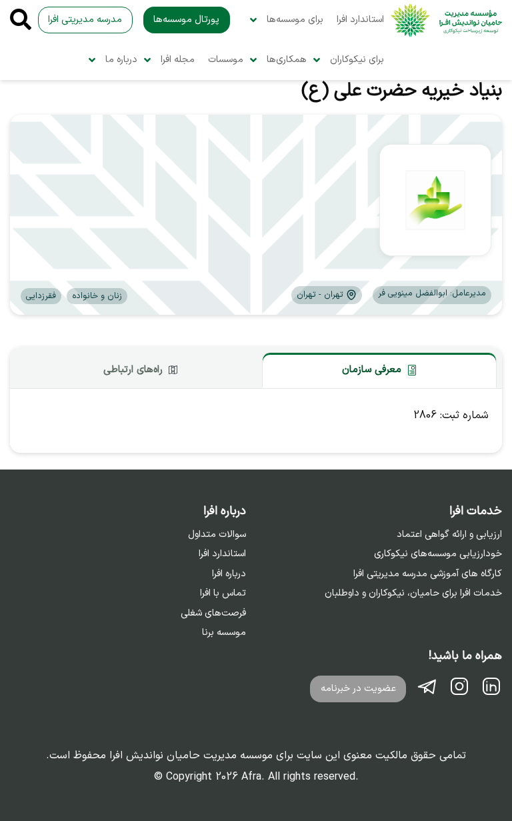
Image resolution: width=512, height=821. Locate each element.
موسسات (225, 60)
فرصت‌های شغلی (213, 613)
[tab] (379, 370)
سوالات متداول (217, 535)
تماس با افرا (223, 593)
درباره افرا (229, 574)
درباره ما (121, 60)
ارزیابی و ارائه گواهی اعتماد (449, 535)
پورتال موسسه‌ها (186, 20)
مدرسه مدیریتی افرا (85, 20)
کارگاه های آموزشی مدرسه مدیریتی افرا (427, 574)
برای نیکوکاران (357, 60)
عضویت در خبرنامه (358, 689)
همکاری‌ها (287, 60)
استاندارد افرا (360, 20)
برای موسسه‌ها (295, 20)
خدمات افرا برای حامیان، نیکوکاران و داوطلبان (413, 593)
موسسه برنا (224, 633)
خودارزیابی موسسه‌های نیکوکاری (438, 554)
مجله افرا (178, 60)
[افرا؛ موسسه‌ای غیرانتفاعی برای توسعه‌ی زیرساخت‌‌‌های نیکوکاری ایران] (446, 20)
